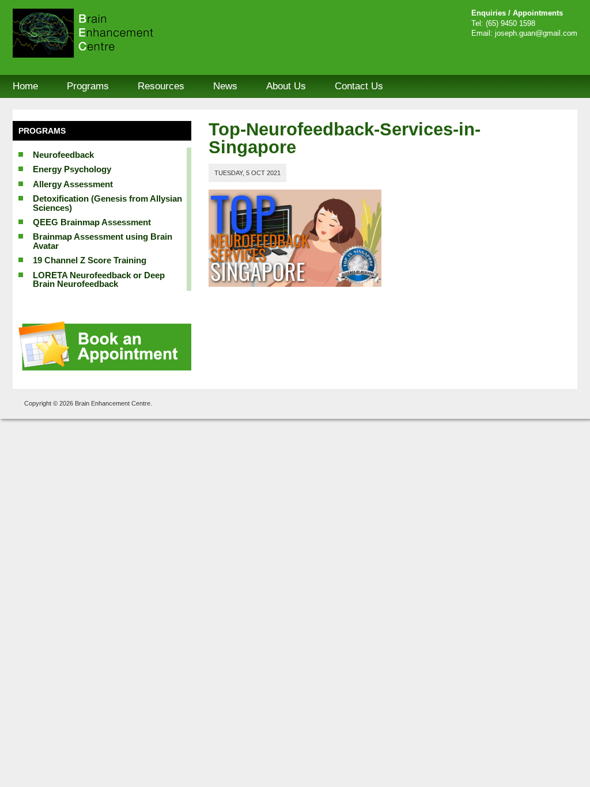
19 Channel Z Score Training (89, 260)
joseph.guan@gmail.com (536, 33)
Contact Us (359, 86)
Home (25, 86)
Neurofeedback (63, 155)
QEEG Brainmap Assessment (92, 222)
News (225, 86)
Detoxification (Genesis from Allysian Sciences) (107, 203)
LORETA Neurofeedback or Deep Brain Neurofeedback (99, 279)
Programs (88, 86)
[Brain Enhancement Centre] (99, 33)
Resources (161, 86)
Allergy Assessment (73, 184)
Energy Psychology (72, 169)
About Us (286, 86)
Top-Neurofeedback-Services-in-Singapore (345, 138)
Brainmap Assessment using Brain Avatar (102, 241)
